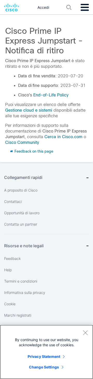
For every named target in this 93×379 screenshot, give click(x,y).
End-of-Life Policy (50, 95)
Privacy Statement (44, 356)
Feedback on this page (33, 151)
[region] (46, 352)
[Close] (85, 332)
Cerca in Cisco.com (63, 137)
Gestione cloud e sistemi (28, 110)
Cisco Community (22, 142)
